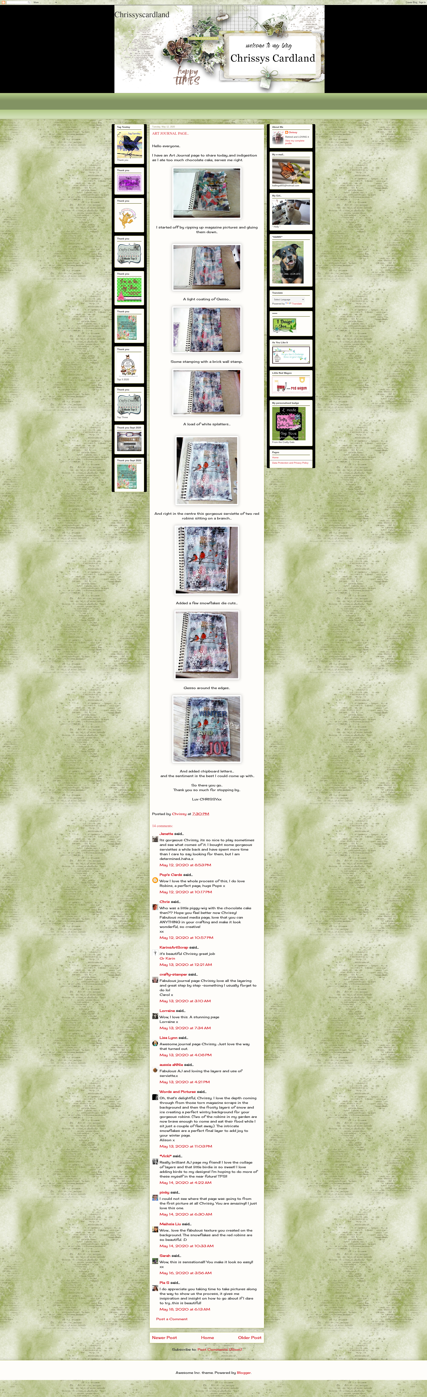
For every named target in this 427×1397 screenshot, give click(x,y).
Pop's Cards (171, 875)
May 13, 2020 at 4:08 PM (186, 1055)
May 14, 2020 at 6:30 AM (186, 1214)
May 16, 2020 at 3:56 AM (186, 1273)
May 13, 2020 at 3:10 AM (185, 1001)
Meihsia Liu (170, 1224)
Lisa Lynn (168, 1038)
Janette (166, 834)
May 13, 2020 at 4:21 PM (185, 1082)
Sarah (165, 1256)
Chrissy (293, 132)
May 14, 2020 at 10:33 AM (187, 1246)
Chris (165, 902)
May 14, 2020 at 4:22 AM (185, 1183)
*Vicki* (166, 1156)
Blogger (244, 1373)
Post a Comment (171, 1319)
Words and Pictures (178, 1092)
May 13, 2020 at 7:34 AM (185, 1028)
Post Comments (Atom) (220, 1349)
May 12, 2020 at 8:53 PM (185, 865)
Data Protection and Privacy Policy (290, 462)
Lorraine (167, 1011)
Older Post (250, 1337)
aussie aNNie (171, 1065)
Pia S (164, 1283)
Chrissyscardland (141, 14)
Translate (297, 303)
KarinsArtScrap (174, 947)
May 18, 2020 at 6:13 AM (185, 1309)
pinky (164, 1192)
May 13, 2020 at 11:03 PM (186, 1146)
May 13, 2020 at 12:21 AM (186, 965)
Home (207, 1337)
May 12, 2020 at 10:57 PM (186, 938)
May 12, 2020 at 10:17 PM (186, 892)
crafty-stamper (173, 974)
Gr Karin (167, 958)
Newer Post (164, 1337)
